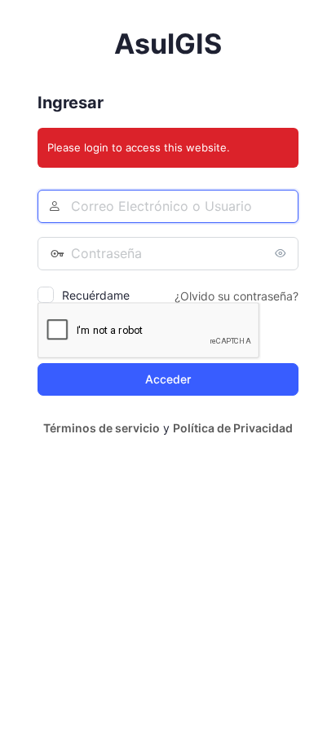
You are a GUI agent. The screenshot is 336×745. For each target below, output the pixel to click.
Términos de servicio (101, 428)
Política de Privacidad (233, 428)
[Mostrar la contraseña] (282, 253)
